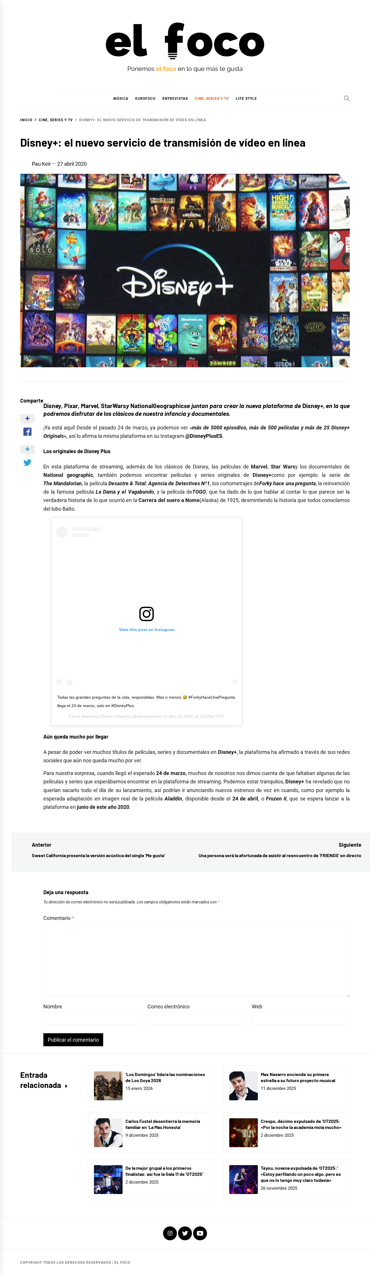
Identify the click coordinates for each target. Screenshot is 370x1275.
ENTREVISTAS (175, 99)
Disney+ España (115, 716)
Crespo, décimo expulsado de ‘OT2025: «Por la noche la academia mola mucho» (301, 1124)
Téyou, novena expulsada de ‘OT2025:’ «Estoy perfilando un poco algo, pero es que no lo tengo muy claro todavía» (301, 1174)
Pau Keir (41, 164)
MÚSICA (120, 99)
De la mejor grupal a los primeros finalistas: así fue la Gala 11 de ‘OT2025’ (164, 1171)
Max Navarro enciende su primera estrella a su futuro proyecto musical (298, 1077)
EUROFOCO (145, 99)
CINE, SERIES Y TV (212, 99)
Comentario (58, 918)
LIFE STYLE (246, 99)
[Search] (347, 98)
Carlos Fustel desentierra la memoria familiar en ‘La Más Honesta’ (162, 1124)
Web (257, 1006)
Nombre (52, 1006)
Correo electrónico (168, 1006)
